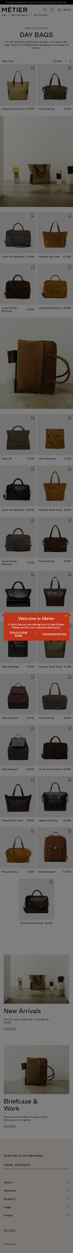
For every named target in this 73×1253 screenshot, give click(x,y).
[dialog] (36, 626)
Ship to (18, 634)
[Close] (66, 616)
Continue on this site (54, 633)
